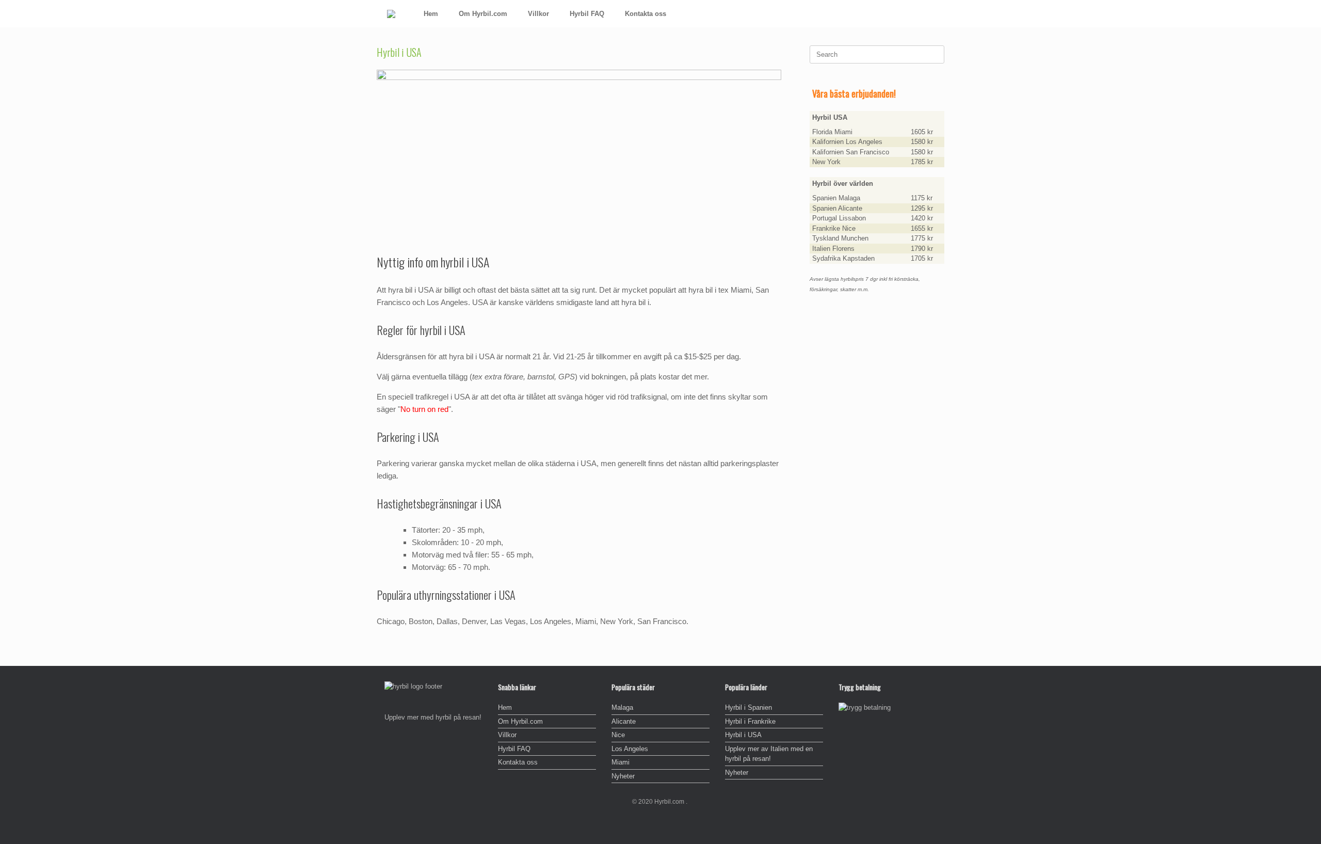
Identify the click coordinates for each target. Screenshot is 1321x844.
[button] (929, 13)
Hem (431, 14)
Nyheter (623, 776)
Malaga (622, 707)
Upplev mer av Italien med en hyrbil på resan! (769, 754)
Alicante (623, 721)
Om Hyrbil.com (483, 14)
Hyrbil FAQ (587, 14)
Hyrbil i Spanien (748, 707)
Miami (620, 762)
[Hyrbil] (391, 14)
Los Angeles (629, 749)
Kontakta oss (645, 14)
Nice (618, 735)
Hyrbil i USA (743, 735)
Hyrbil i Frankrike (750, 721)
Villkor (538, 14)
